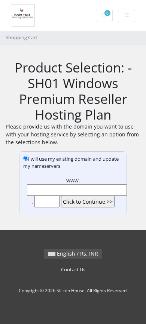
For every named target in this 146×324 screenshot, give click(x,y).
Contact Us (73, 269)
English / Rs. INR (76, 253)
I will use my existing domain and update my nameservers (71, 162)
